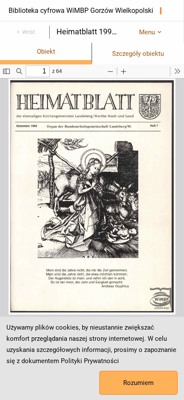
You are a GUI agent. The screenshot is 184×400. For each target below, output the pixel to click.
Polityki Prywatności (90, 361)
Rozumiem (138, 383)
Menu (147, 32)
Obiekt (46, 51)
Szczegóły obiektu (138, 54)
